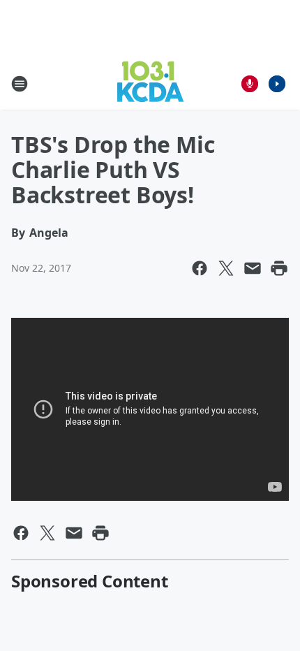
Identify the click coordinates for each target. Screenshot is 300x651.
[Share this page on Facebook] (199, 268)
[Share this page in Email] (252, 268)
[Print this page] (279, 268)
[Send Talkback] (249, 83)
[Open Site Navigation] (19, 83)
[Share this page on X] (226, 268)
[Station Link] (150, 83)
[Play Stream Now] (277, 83)
